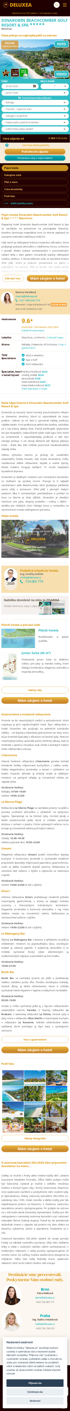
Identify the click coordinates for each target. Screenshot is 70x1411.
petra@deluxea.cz (45, 1297)
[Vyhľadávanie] (57, 5)
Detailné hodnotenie (33, 330)
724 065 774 (34, 581)
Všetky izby (35, 690)
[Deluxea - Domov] (17, 4)
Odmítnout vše (35, 1392)
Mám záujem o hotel (47, 278)
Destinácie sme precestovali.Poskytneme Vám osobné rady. (35, 1277)
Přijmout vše (35, 1383)
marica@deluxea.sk (26, 296)
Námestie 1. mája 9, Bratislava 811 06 (32, 304)
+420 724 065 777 (45, 1302)
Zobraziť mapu (55, 337)
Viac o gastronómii (35, 1039)
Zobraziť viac (13, 278)
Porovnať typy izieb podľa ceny (36, 97)
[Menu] (64, 5)
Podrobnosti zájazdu (35, 152)
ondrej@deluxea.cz (30, 577)
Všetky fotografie (35, 1138)
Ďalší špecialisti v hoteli (34, 388)
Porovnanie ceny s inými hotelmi (35, 158)
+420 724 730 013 (45, 1328)
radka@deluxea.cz (45, 1324)
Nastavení (35, 1400)
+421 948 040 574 (29, 300)
